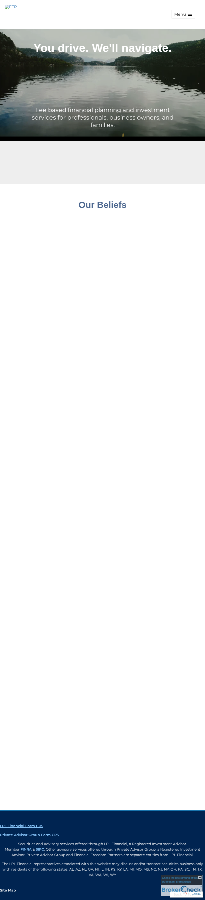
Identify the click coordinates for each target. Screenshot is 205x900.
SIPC (40, 849)
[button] (183, 14)
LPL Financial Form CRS (21, 826)
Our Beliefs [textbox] (102, 205)
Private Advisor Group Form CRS (29, 835)
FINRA (26, 849)
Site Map (8, 890)
